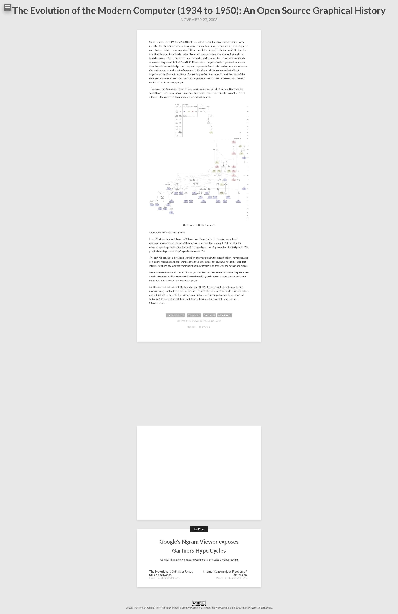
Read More (199, 529)
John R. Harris (154, 607)
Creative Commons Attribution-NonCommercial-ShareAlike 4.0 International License (227, 607)
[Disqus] (199, 385)
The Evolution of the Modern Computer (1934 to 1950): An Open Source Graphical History (199, 10)
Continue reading (229, 559)
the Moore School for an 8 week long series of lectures (190, 74)
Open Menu (7, 7)
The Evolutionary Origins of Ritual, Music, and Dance (171, 573)
